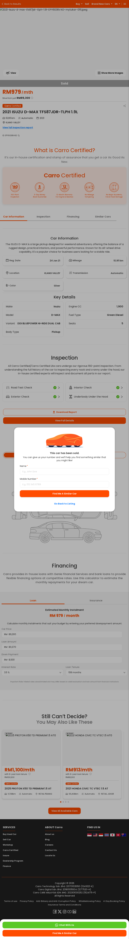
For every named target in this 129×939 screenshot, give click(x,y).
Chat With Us (66, 925)
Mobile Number (29, 478)
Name (24, 466)
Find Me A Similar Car (65, 493)
